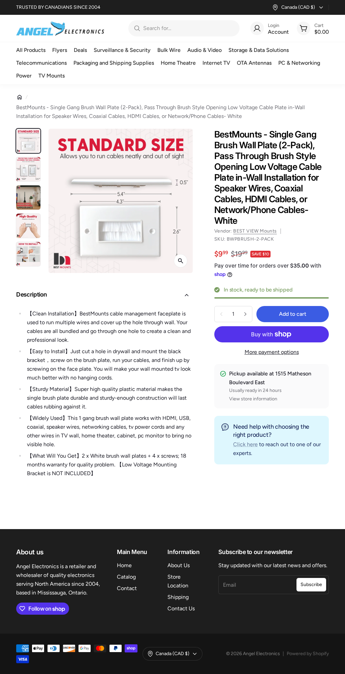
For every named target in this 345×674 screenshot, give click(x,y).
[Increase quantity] (245, 314)
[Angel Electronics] (60, 28)
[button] (104, 295)
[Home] (19, 97)
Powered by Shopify (308, 653)
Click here (245, 444)
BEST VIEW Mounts (255, 231)
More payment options (272, 352)
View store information (253, 399)
